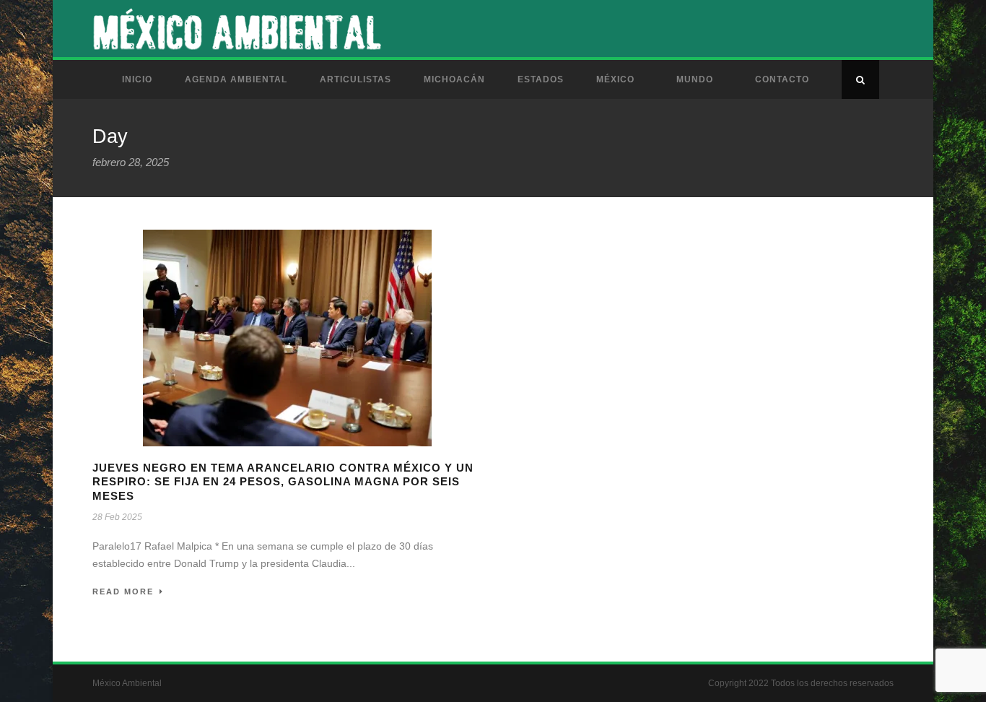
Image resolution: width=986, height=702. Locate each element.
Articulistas (355, 79)
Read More (123, 591)
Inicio (137, 79)
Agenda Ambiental (236, 79)
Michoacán (454, 79)
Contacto (782, 79)
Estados (541, 79)
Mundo (694, 79)
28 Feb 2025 (117, 517)
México (615, 79)
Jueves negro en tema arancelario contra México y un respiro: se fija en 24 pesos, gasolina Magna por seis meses (283, 482)
